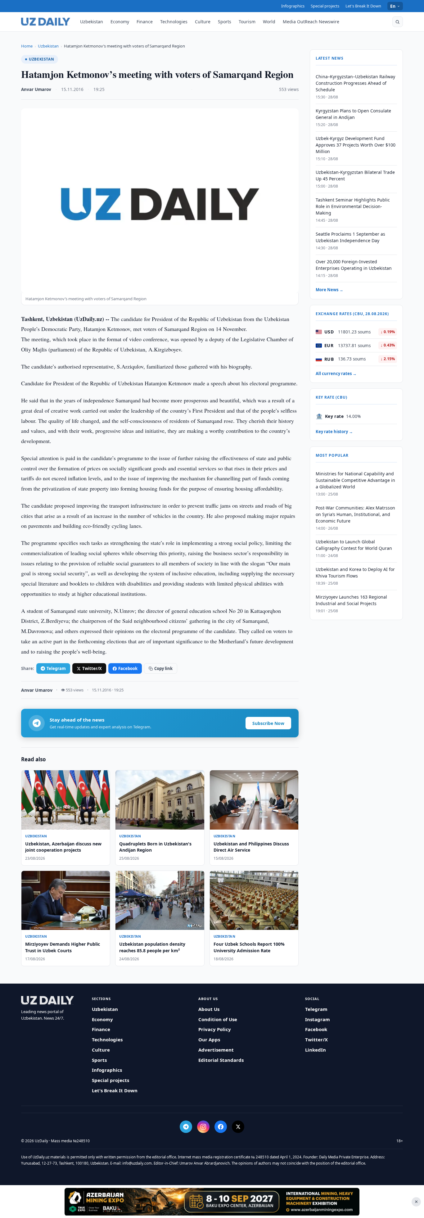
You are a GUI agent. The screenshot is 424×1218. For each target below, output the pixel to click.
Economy (120, 22)
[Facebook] (220, 1127)
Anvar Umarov (36, 89)
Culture (202, 22)
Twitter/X (92, 668)
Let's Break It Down (363, 6)
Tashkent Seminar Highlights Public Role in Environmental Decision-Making (353, 206)
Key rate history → (334, 431)
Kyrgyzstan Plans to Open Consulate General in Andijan (353, 114)
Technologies (173, 22)
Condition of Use (217, 1019)
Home (27, 46)
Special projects (325, 6)
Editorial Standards (221, 1060)
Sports (224, 22)
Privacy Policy (214, 1029)
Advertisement (216, 1050)
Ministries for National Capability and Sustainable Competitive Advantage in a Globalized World (355, 480)
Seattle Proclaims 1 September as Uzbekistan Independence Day (350, 237)
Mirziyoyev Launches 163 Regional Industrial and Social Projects (351, 600)
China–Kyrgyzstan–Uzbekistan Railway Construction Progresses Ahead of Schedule (355, 83)
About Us (208, 1009)
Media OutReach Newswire (311, 22)
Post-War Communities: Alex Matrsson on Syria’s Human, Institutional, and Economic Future (355, 514)
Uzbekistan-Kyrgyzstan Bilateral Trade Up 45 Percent (355, 176)
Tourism (247, 22)
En (393, 6)
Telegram (56, 668)
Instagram (317, 1019)
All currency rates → (336, 373)
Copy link (163, 668)
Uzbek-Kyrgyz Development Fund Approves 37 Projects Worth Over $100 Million (355, 144)
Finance (145, 22)
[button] (397, 21)
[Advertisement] (212, 1201)
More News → (329, 290)
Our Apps (209, 1039)
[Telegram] (186, 1127)
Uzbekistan (91, 22)
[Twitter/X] (238, 1127)
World (269, 22)
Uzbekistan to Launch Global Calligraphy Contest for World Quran (354, 545)
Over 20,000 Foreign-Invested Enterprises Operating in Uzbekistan (354, 265)
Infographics (292, 6)
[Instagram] (203, 1127)
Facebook (128, 668)
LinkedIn (315, 1050)
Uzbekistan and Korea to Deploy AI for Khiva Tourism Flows (355, 572)
